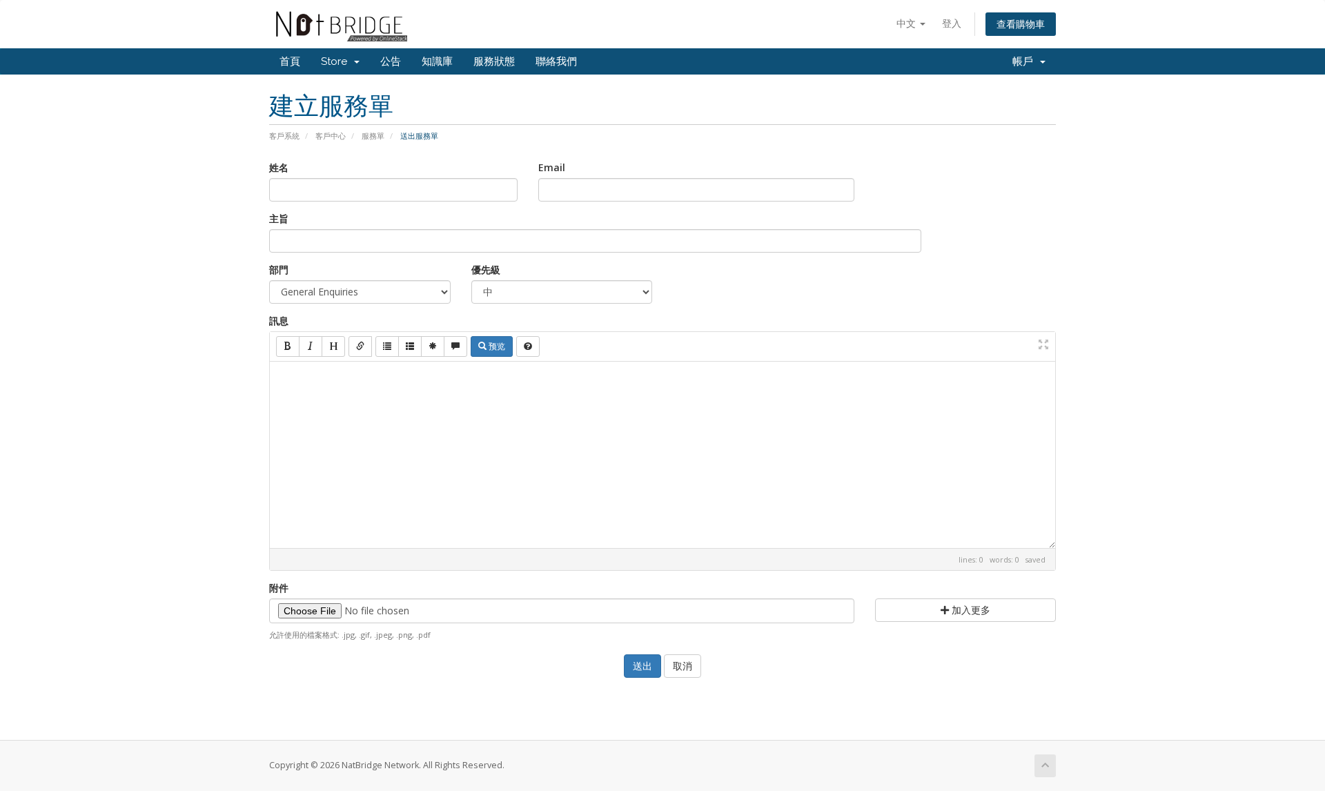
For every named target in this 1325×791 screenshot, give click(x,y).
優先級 (485, 269)
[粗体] (288, 346)
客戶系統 (284, 135)
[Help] (528, 346)
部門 (278, 269)
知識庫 (437, 61)
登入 (951, 23)
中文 (907, 23)
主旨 (278, 218)
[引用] (455, 346)
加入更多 (969, 609)
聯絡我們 (556, 61)
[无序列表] (387, 346)
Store (337, 61)
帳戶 (1025, 61)
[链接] (360, 346)
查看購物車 (1021, 23)
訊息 (278, 320)
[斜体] (310, 346)
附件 (278, 587)
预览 (496, 346)
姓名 (278, 167)
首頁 (289, 61)
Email (551, 167)
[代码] (432, 346)
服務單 (373, 135)
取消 (682, 665)
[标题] (333, 346)
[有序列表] (410, 346)
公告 (390, 61)
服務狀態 (494, 61)
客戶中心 (330, 135)
